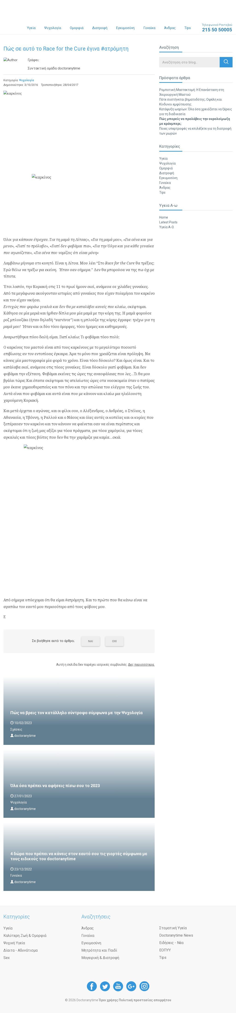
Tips (187, 28)
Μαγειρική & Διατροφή (100, 958)
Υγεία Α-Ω (166, 227)
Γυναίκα (149, 28)
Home (163, 217)
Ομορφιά (76, 28)
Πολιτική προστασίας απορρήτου (145, 1000)
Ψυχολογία (52, 28)
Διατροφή (99, 28)
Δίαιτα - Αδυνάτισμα (20, 950)
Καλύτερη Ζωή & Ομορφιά (24, 935)
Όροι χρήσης (108, 1000)
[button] (226, 62)
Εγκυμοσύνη (125, 28)
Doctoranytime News (176, 935)
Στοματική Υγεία (173, 928)
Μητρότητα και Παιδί (99, 950)
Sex (6, 958)
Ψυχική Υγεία (14, 943)
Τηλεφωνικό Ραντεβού (217, 28)
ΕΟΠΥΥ (165, 950)
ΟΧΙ (114, 641)
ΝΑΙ (90, 641)
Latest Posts (168, 222)
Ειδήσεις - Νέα (171, 943)
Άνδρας (170, 28)
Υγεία (31, 28)
